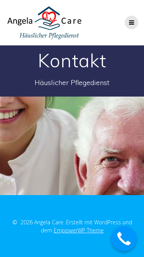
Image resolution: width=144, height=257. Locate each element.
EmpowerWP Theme (79, 230)
